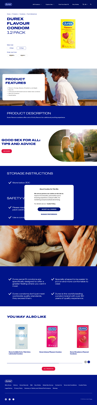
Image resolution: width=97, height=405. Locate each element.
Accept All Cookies (49, 209)
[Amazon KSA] (23, 55)
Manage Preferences (49, 214)
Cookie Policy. (51, 203)
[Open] (90, 4)
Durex (91, 399)
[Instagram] (10, 399)
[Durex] (8, 4)
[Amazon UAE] (12, 55)
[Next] (88, 362)
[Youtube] (6, 399)
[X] (13, 399)
